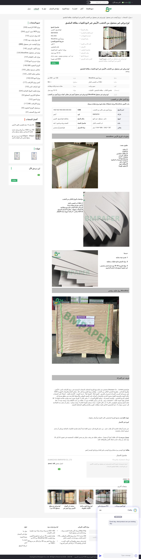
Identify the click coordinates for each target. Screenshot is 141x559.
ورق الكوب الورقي (33, 48)
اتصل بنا (74, 9)
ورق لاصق (36, 99)
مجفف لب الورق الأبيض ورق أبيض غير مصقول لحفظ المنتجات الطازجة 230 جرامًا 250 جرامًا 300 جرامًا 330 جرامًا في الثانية (69, 507)
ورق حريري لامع (34, 61)
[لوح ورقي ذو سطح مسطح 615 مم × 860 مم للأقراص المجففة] (54, 497)
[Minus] (100, 510)
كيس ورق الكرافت (33, 82)
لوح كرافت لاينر (34, 87)
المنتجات (36, 9)
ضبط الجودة (65, 9)
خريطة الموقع (23, 545)
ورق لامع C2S (35, 78)
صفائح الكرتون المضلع (32, 95)
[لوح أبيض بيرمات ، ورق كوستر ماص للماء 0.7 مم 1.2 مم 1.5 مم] (120, 497)
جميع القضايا (90, 9)
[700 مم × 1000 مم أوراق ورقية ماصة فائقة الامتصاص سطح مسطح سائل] (38, 130)
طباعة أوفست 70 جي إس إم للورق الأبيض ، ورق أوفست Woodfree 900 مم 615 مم (42, 537)
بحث (88, 2)
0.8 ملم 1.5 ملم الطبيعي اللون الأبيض (23, 125)
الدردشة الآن (116, 2)
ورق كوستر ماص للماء (105, 450)
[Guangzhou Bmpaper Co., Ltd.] (108, 9)
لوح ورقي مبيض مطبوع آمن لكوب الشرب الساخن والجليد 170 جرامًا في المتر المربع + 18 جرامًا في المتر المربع (73, 542)
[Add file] (136, 555)
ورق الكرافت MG (34, 104)
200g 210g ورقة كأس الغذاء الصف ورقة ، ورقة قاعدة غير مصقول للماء (73, 532)
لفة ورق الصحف (34, 112)
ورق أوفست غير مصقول (113, 17)
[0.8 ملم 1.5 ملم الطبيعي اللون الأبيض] (38, 124)
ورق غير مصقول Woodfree (30, 53)
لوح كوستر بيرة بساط (118, 450)
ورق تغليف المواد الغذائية (31, 91)
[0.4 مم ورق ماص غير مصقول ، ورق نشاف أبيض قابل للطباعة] (103, 497)
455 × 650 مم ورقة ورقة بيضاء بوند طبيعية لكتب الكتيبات (42, 532)
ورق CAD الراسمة (34, 27)
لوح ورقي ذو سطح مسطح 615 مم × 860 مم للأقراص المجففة (54, 507)
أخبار (81, 9)
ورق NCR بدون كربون (32, 31)
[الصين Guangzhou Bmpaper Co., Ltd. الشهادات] (17, 156)
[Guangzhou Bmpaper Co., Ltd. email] (40, 175)
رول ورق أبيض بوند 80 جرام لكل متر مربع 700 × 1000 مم (41, 542)
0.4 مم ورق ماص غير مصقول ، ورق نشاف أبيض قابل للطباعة (103, 507)
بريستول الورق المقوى (32, 108)
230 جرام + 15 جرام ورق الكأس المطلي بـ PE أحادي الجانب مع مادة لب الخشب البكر (72, 537)
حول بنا (44, 9)
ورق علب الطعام (34, 57)
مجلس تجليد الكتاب (33, 74)
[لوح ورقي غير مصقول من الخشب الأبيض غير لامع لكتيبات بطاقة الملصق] (114, 38)
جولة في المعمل (54, 9)
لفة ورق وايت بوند (34, 40)
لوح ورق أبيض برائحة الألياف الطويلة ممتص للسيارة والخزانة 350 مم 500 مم (86, 507)
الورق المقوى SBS (33, 65)
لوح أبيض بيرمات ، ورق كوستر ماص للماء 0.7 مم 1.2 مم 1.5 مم (120, 507)
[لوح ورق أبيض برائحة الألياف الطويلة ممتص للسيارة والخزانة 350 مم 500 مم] (86, 497)
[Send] (100, 555)
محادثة (54, 63)
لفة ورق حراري (35, 36)
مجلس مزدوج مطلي (33, 70)
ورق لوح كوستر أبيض (91, 450)
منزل (29, 9)
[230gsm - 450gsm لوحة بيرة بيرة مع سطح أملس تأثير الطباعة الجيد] (38, 136)
